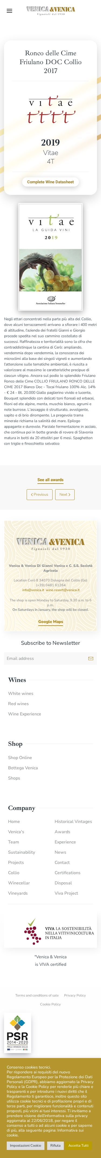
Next (63, 494)
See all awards (50, 480)
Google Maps (50, 621)
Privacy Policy (75, 995)
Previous (41, 494)
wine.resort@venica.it (63, 590)
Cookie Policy (50, 1004)
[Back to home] (50, 11)
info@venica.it (33, 590)
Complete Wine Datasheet (50, 182)
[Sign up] (91, 658)
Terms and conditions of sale (37, 995)
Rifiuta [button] (55, 1145)
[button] (9, 11)
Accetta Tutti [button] (78, 1145)
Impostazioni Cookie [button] (25, 1145)
